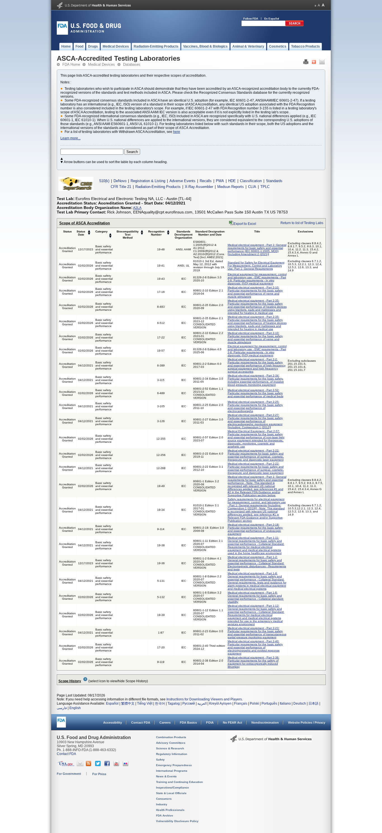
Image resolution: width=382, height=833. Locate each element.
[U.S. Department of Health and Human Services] (94, 7)
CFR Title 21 (121, 187)
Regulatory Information (171, 754)
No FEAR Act (232, 722)
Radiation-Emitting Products (158, 187)
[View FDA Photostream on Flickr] (126, 765)
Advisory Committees (170, 742)
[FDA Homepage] (61, 724)
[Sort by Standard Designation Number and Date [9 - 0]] (89, 234)
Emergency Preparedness (174, 765)
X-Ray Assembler (199, 187)
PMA (220, 181)
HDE (232, 181)
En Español (271, 18)
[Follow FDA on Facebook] (107, 765)
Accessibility (112, 722)
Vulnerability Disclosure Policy (177, 821)
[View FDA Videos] (117, 765)
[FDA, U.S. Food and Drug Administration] (89, 34)
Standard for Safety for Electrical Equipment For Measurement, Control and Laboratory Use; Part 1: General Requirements (256, 265)
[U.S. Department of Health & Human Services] (271, 740)
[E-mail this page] (322, 63)
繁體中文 (128, 703)
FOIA (210, 722)
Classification (251, 181)
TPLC (265, 187)
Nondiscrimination (265, 722)
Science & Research (170, 748)
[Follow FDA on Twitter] (98, 765)
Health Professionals (170, 809)
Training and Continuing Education (179, 781)
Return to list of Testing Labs (301, 223)
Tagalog (174, 703)
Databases (131, 64)
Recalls (206, 181)
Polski (254, 703)
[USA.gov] (65, 765)
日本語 (313, 703)
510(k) (104, 181)
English (75, 708)
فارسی (62, 708)
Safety (160, 759)
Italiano (285, 703)
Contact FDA (140, 722)
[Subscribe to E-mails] (80, 765)
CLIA (252, 187)
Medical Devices (101, 64)
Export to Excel (245, 224)
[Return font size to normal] (319, 5)
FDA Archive (164, 815)
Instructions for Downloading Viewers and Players (204, 699)
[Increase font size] (323, 5)
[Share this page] (314, 63)
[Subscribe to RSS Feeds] (89, 765)
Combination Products (171, 737)
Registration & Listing (148, 181)
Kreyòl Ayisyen (220, 703)
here (176, 132)
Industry (161, 804)
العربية (202, 703)
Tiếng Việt (144, 703)
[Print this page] (305, 63)
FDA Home (71, 64)
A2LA (137, 208)
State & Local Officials (171, 793)
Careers (165, 722)
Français (240, 703)
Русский (188, 703)
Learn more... (70, 138)
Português (269, 703)
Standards (274, 181)
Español (112, 703)
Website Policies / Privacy (306, 722)
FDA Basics (188, 722)
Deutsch (299, 703)
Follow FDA (250, 18)
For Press (99, 774)
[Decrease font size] (315, 5)
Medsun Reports (230, 187)
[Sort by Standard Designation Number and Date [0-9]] (89, 231)
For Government (69, 773)
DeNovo (120, 181)
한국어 (160, 703)
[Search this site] (294, 25)
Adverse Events (182, 181)
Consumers (164, 798)
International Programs (171, 770)
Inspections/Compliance (172, 787)
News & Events (166, 776)
